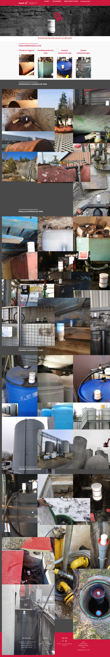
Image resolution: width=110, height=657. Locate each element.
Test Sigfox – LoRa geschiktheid (27, 642)
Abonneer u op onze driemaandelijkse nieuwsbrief (64, 644)
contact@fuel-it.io (32, 3)
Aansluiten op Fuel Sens (26, 643)
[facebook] (63, 641)
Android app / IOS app (26, 647)
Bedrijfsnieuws (45, 642)
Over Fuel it (45, 649)
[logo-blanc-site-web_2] (23, 3)
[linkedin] (66, 641)
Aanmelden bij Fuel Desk (27, 645)
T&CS (83, 642)
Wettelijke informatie (83, 645)
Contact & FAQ (83, 643)
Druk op (46, 647)
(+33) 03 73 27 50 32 (33, 2)
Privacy (83, 647)
